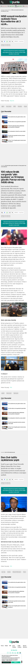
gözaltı (3, 393)
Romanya (20, 106)
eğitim (3, 106)
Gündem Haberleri (8, 10)
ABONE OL (16, 41)
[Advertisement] (14, 153)
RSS (10, 645)
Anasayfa (2, 10)
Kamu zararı (9, 393)
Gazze (24, 572)
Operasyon (16, 393)
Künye (2, 645)
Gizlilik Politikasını (9, 660)
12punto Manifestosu (25, 646)
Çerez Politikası (14, 646)
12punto (12, 100)
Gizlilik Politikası (19, 646)
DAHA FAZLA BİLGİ (6, 662)
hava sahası (8, 106)
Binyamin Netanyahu (17, 572)
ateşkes (8, 572)
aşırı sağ (3, 572)
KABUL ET (16, 662)
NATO (14, 106)
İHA (11, 387)
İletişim (6, 645)
